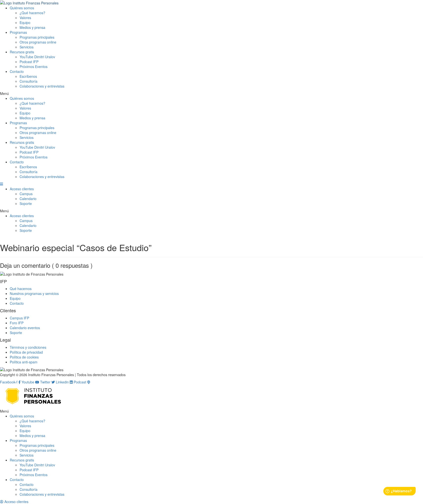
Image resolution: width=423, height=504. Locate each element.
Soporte (26, 203)
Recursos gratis (22, 51)
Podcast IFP (29, 61)
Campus (26, 193)
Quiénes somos (22, 7)
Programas (18, 32)
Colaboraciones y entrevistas (42, 86)
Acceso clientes (22, 188)
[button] (211, 93)
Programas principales (37, 37)
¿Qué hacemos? (32, 12)
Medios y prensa (32, 27)
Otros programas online (38, 42)
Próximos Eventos (33, 66)
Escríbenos (28, 76)
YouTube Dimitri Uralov (37, 56)
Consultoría (28, 81)
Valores (25, 17)
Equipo (25, 22)
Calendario (28, 198)
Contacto (17, 71)
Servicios (27, 47)
